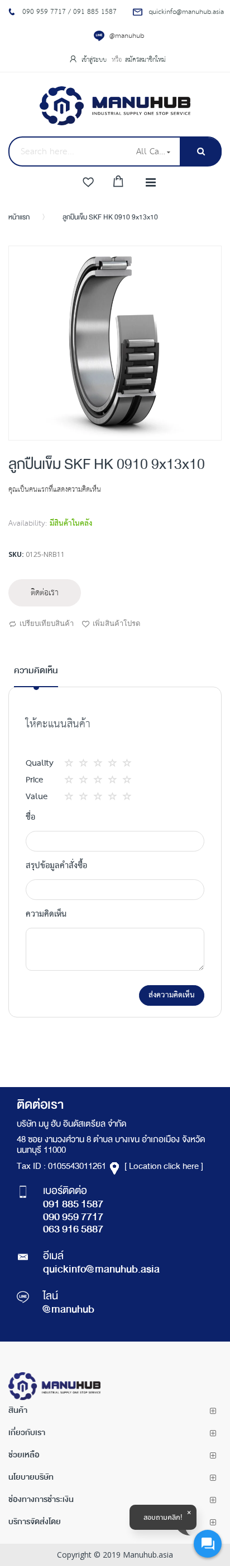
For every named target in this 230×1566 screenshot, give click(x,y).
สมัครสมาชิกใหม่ (145, 60)
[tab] (36, 675)
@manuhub (126, 36)
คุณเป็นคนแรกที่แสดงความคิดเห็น (54, 489)
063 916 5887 (73, 1230)
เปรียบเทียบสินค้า (47, 623)
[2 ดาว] (79, 763)
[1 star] (72, 763)
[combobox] (68, 151)
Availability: (27, 523)
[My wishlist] (88, 183)
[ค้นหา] (201, 152)
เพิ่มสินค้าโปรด (116, 623)
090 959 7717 (73, 1218)
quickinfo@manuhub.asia (101, 1270)
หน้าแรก (19, 218)
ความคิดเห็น (36, 671)
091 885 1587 (73, 1205)
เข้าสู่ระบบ (95, 60)
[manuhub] (115, 105)
